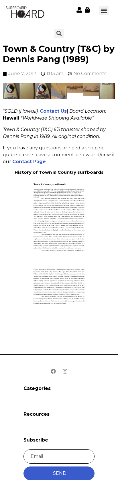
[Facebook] (53, 371)
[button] (104, 10)
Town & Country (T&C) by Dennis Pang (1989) (59, 54)
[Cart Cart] (87, 10)
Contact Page (29, 161)
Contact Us (53, 111)
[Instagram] (65, 371)
